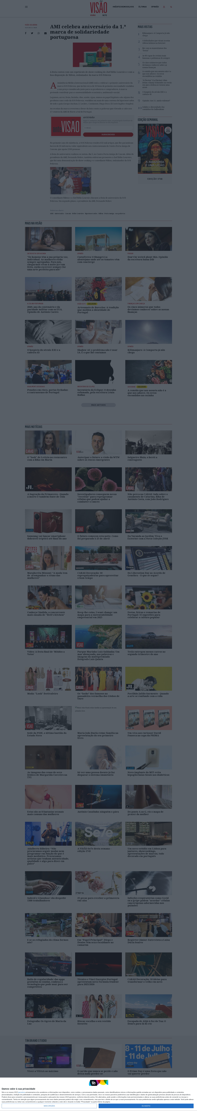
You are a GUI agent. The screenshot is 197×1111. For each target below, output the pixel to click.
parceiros (21, 1092)
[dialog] (98, 1094)
